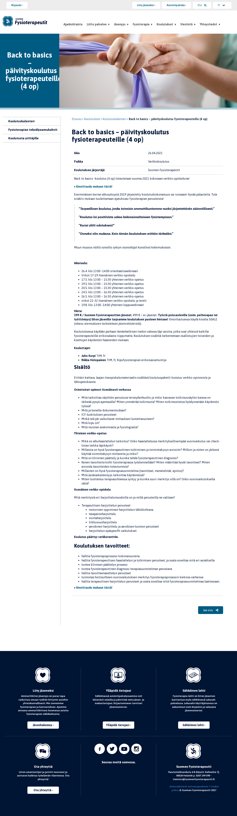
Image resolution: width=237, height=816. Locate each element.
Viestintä (186, 24)
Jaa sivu (208, 610)
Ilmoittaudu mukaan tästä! (94, 186)
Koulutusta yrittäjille (23, 138)
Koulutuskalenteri (21, 121)
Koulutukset (165, 24)
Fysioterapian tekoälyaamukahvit (32, 130)
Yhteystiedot (208, 24)
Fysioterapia (141, 24)
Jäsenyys (120, 24)
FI (219, 5)
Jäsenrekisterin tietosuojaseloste (188, 786)
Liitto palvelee (97, 24)
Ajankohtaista (73, 24)
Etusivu (77, 119)
